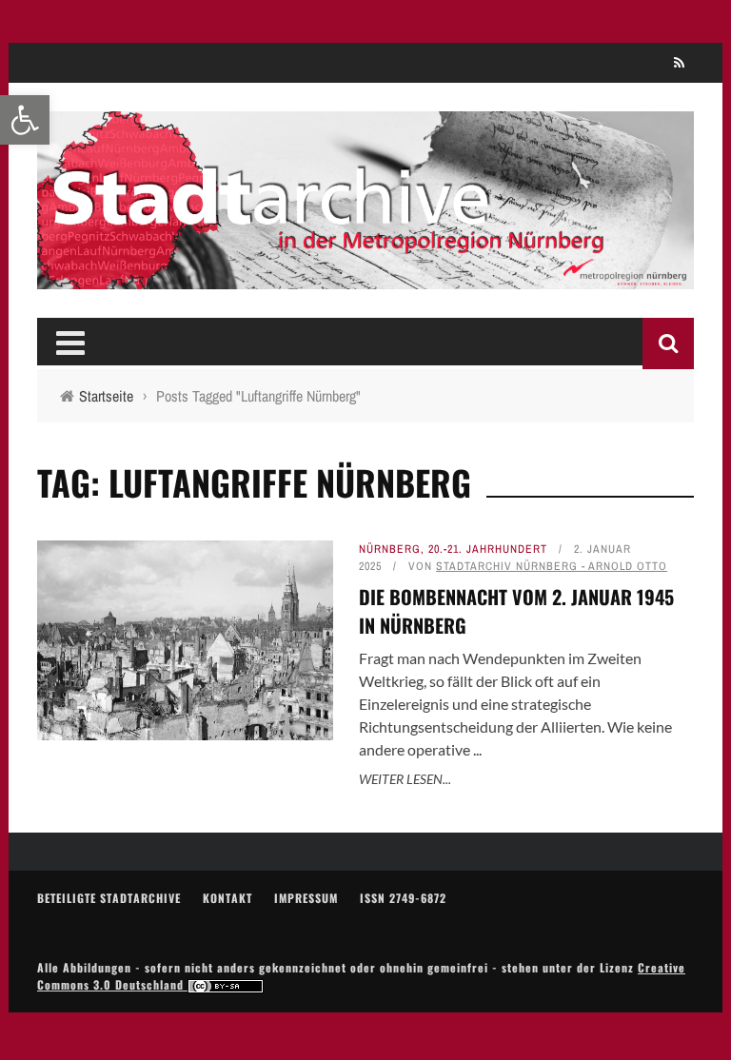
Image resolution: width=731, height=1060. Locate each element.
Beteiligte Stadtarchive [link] (109, 898)
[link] (24, 120)
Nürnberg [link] (390, 549)
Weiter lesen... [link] (405, 779)
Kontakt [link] (227, 898)
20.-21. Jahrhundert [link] (487, 549)
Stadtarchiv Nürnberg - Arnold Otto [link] (551, 566)
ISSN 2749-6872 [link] (403, 898)
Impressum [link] (306, 898)
